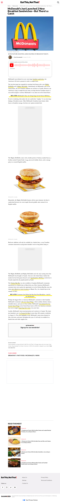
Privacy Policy (44, 477)
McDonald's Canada (12, 239)
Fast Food (20, 355)
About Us (24, 477)
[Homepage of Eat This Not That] (9, 477)
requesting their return (24, 308)
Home (9, 5)
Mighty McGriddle (22, 86)
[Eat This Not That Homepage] (30, 2)
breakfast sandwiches (38, 79)
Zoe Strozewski (18, 57)
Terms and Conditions (46, 480)
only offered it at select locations (20, 289)
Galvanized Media (22, 495)
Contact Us (25, 483)
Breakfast (12, 355)
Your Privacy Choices (32, 500)
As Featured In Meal (24, 313)
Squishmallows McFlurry (37, 278)
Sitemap (24, 480)
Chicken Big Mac (15, 283)
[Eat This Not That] (30, 325)
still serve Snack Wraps (27, 302)
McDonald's (30, 355)
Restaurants (15, 5)
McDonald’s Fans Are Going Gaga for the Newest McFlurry (34, 96)
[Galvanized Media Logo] (6, 496)
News (37, 355)
